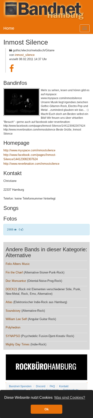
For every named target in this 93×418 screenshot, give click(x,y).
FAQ (52, 386)
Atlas (9, 302)
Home (8, 28)
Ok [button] (46, 409)
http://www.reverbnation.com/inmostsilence (31, 163)
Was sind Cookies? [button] (69, 397)
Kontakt (63, 386)
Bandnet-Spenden (20, 386)
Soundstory (13, 310)
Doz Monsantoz (16, 281)
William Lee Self (16, 319)
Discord (40, 386)
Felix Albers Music (18, 264)
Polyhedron (13, 327)
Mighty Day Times (18, 344)
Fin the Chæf (14, 272)
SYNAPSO (13, 336)
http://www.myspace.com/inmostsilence (29, 150)
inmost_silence (25, 55)
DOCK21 (11, 289)
